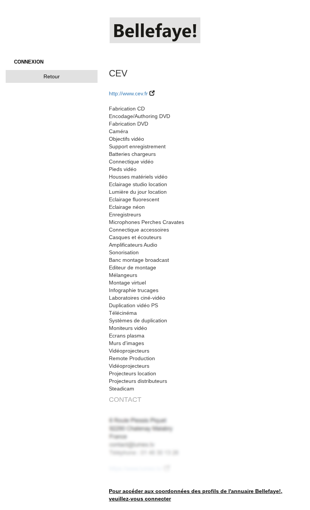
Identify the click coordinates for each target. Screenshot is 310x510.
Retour (51, 76)
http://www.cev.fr (128, 93)
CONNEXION (28, 62)
